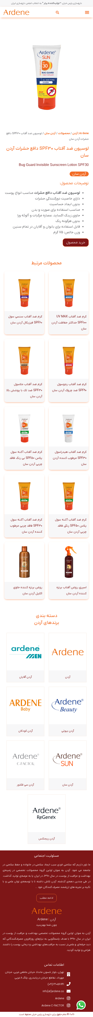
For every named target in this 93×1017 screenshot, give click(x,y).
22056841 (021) (56, 984)
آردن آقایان (25, 677)
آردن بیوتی (67, 731)
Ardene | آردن (80, 133)
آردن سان (50, 133)
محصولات (64, 133)
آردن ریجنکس (46, 838)
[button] (87, 12)
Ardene (59, 998)
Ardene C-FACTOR (53, 1005)
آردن (67, 677)
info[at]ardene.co (53, 991)
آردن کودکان (25, 731)
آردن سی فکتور (25, 785)
